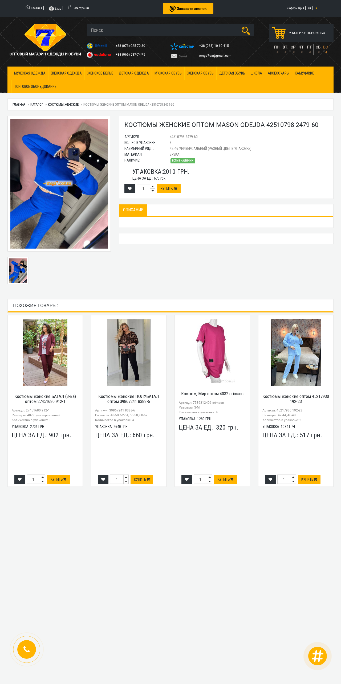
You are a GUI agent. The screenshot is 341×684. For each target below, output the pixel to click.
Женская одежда (66, 73)
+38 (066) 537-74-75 (131, 54)
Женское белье (100, 73)
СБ (318, 47)
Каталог (36, 104)
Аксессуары (278, 73)
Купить (167, 189)
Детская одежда (134, 73)
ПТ (309, 47)
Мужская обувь (168, 73)
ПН (276, 47)
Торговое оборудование (35, 86)
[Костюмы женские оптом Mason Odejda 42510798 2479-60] (59, 184)
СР (293, 47)
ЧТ (301, 47)
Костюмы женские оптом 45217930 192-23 (295, 399)
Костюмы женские (63, 104)
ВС (325, 47)
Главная (19, 104)
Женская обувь (200, 73)
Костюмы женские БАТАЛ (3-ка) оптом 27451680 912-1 (45, 399)
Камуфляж (304, 73)
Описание (133, 209)
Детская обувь (232, 73)
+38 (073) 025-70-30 (131, 46)
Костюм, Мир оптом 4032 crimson (212, 393)
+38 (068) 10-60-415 (214, 46)
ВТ (285, 47)
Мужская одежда (30, 73)
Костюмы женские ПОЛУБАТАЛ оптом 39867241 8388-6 (128, 399)
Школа (256, 73)
